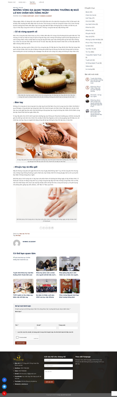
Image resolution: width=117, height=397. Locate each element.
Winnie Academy (46, 16)
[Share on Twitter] (43, 228)
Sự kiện (88, 46)
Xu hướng (89, 69)
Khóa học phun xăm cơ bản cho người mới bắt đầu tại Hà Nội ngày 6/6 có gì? (96, 103)
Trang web (62, 325)
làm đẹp (18, 235)
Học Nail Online (91, 24)
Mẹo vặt (15, 7)
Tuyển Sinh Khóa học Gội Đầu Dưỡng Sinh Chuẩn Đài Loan (96, 81)
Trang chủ (12, 2)
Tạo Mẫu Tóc (90, 49)
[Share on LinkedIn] (52, 228)
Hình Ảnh (89, 21)
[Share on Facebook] (41, 228)
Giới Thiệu (89, 18)
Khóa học (89, 30)
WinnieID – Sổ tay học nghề (95, 95)
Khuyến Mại (89, 33)
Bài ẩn (87, 12)
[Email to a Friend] (46, 228)
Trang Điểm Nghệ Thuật (93, 55)
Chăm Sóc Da (90, 15)
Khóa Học (22, 2)
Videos (88, 66)
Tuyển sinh (89, 60)
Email (39, 325)
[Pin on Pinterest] (49, 228)
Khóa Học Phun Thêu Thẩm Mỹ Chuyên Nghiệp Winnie (95, 89)
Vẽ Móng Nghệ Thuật (93, 63)
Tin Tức (32, 2)
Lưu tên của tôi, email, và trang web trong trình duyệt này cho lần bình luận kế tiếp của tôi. (45, 332)
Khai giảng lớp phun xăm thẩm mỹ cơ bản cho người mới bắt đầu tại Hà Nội (96, 113)
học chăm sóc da (18, 41)
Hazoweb (68, 395)
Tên (16, 325)
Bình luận (18, 311)
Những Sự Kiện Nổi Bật (93, 39)
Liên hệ (41, 2)
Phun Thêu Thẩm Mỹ (92, 42)
